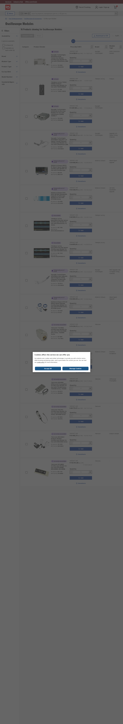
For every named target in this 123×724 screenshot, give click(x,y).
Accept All (48, 369)
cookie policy (40, 362)
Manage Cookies (75, 369)
